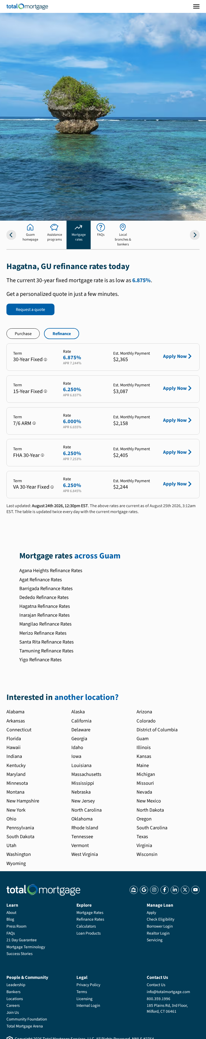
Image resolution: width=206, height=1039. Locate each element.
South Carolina (152, 827)
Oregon (144, 818)
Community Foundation (26, 1019)
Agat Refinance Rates (40, 579)
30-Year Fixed (28, 359)
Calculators (86, 926)
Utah (11, 845)
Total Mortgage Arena (24, 1026)
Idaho (77, 747)
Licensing (84, 999)
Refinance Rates (90, 919)
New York (15, 810)
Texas (142, 836)
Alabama (15, 711)
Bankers (13, 992)
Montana (15, 792)
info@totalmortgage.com (168, 992)
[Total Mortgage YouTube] (195, 890)
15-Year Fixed (28, 391)
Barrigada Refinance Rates (46, 588)
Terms (81, 992)
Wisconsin (147, 854)
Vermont (80, 845)
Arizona (144, 711)
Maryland (15, 774)
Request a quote (30, 310)
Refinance (62, 334)
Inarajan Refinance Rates (44, 615)
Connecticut (18, 729)
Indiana (14, 756)
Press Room (16, 926)
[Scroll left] (11, 235)
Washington (18, 854)
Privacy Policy (88, 985)
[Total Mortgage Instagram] (154, 890)
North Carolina (86, 810)
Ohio (11, 818)
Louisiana (81, 765)
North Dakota (150, 810)
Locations (14, 999)
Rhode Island (84, 827)
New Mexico (149, 800)
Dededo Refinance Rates (44, 597)
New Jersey (83, 800)
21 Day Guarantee (21, 940)
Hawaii (13, 747)
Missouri (145, 783)
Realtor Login (158, 933)
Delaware (80, 729)
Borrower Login (160, 926)
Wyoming (16, 863)
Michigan (146, 774)
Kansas (144, 756)
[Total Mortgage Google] (144, 890)
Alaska (78, 711)
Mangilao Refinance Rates (45, 623)
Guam (143, 738)
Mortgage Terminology (25, 947)
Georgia (79, 738)
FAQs (10, 933)
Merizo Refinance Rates (43, 633)
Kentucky (16, 765)
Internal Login (88, 1005)
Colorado (146, 720)
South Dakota (20, 836)
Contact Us (156, 985)
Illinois (144, 747)
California (81, 720)
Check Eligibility (160, 919)
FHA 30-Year (26, 455)
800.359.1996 (158, 999)
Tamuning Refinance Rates (46, 650)
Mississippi (82, 783)
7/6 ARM (22, 423)
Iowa (76, 756)
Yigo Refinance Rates (40, 659)
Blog (10, 919)
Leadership (15, 985)
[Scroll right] (195, 235)
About (11, 913)
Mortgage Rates (89, 913)
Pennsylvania (20, 827)
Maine (143, 765)
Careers (13, 1005)
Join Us (12, 1012)
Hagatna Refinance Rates (44, 606)
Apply (151, 913)
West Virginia (84, 854)
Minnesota (17, 783)
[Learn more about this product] (45, 360)
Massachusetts (86, 774)
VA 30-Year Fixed (31, 487)
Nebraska (81, 792)
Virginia (144, 845)
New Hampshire (22, 800)
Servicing (155, 940)
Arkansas (15, 720)
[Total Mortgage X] (185, 890)
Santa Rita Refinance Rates (46, 641)
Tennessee (82, 836)
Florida (13, 738)
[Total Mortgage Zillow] (134, 890)
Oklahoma (82, 818)
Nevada (144, 792)
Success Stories (19, 954)
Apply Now (175, 356)
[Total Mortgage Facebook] (164, 890)
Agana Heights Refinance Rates (50, 570)
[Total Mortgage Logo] (43, 890)
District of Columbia (157, 729)
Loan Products (88, 933)
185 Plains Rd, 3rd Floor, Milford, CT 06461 (167, 1008)
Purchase (23, 334)
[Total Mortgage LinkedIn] (175, 890)
